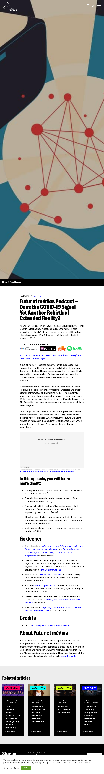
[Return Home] (12, 6)
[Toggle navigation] (99, 6)
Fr (88, 6)
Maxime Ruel (37, 296)
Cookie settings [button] (11, 768)
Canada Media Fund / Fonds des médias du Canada (36, 469)
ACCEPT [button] (26, 768)
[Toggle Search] (93, 6)
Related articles (16, 678)
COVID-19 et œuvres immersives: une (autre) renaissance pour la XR (75, 469)
